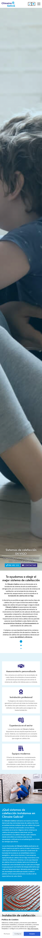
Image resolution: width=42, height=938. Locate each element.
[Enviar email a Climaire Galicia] (33, 4)
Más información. (33, 928)
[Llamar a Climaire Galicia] (30, 4)
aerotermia (8, 867)
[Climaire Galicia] (8, 4)
